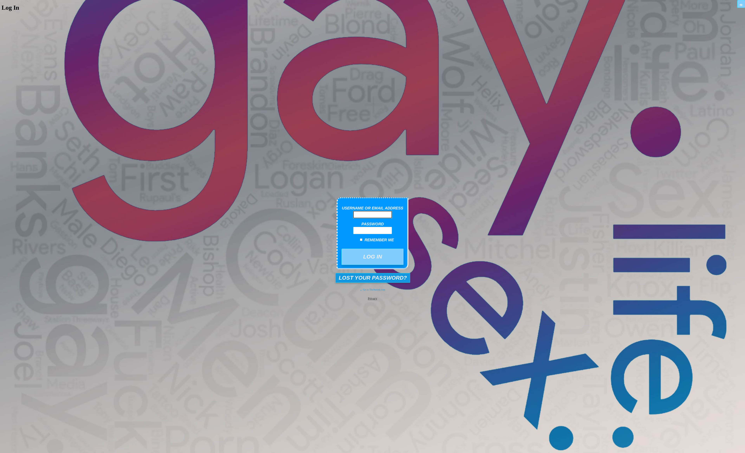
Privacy (372, 298)
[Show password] (741, 4)
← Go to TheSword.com (372, 289)
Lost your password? (373, 278)
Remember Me (379, 240)
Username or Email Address (372, 208)
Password (372, 224)
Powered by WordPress (375, 189)
